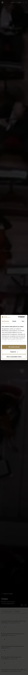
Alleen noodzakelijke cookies (14, 356)
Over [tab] (23, 321)
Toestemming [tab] (5, 321)
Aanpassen (13, 351)
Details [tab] (14, 321)
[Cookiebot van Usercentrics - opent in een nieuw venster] (20, 317)
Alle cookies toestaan (14, 346)
